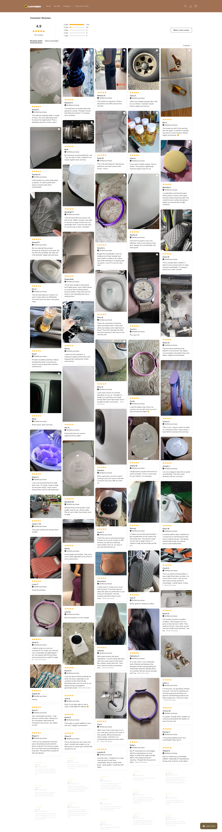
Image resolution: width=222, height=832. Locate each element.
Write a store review (181, 30)
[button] (68, 6)
